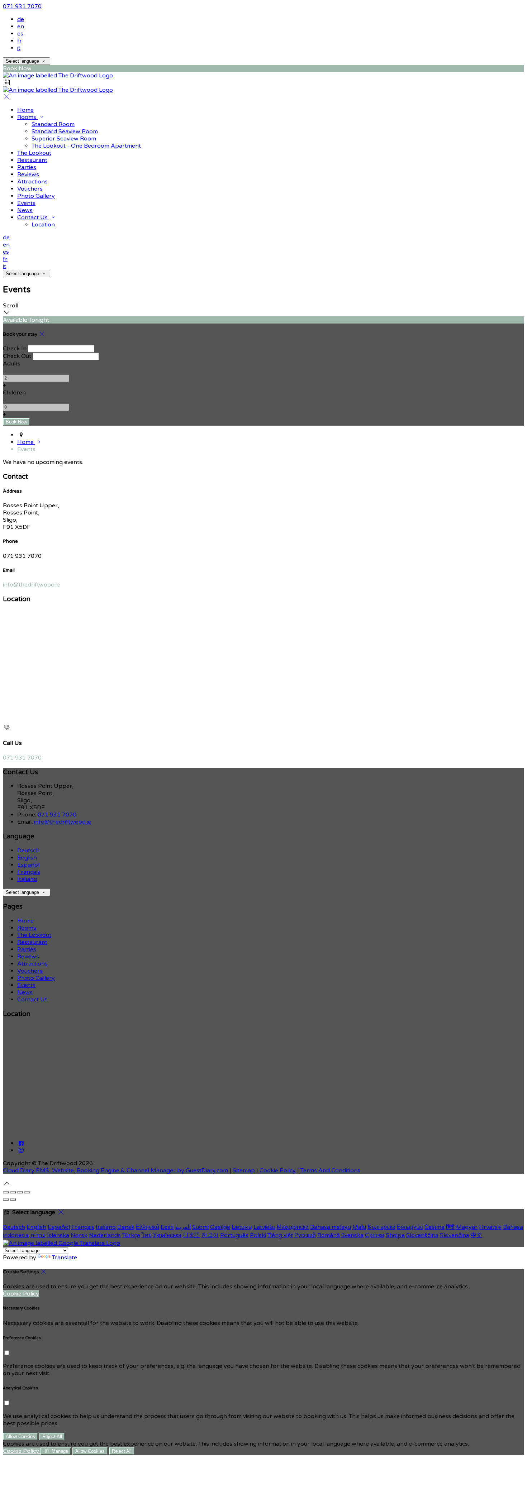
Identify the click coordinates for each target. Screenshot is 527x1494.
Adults (11, 363)
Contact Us (33, 217)
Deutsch (28, 850)
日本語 (191, 1235)
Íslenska (58, 1235)
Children (14, 392)
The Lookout (34, 153)
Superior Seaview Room (64, 138)
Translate (64, 1257)
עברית (38, 1235)
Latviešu (264, 1227)
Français (28, 872)
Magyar (467, 1227)
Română (328, 1235)
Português (234, 1235)
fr (19, 40)
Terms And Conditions (330, 1170)
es (20, 33)
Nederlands (105, 1235)
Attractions (32, 181)
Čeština (434, 1227)
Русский (305, 1235)
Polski (258, 1235)
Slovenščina (422, 1235)
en (20, 26)
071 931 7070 (22, 6)
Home (25, 110)
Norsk (79, 1235)
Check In (15, 348)
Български (381, 1227)
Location (43, 224)
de (20, 19)
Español (28, 864)
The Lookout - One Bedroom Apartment (86, 145)
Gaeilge (220, 1227)
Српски (374, 1235)
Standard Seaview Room (65, 131)
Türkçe (131, 1235)
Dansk (125, 1227)
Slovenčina (454, 1235)
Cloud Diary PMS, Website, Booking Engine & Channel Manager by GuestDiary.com (115, 1170)
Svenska (352, 1235)
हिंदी (450, 1227)
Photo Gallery (36, 196)
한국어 (210, 1235)
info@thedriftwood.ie (31, 584)
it (18, 48)
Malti (359, 1227)
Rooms (27, 117)
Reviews (28, 174)
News (25, 210)
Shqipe (395, 1235)
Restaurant (32, 160)
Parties (26, 167)
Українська (167, 1235)
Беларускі (410, 1227)
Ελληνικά (147, 1227)
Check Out (17, 356)
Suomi (200, 1227)
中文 (476, 1235)
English (27, 857)
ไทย (147, 1235)
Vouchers (30, 188)
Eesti (167, 1227)
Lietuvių (242, 1227)
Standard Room (53, 124)
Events (26, 203)
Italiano (27, 879)
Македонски (293, 1227)
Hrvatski (490, 1227)
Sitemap (244, 1170)
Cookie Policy (278, 1170)
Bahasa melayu (330, 1227)
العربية (183, 1227)
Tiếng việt (280, 1235)
